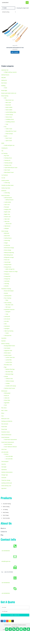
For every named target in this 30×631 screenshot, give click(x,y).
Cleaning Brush (7, 295)
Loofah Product (7, 355)
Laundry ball (7, 316)
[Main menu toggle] (27, 2)
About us (3, 528)
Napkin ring (7, 214)
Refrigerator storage (9, 257)
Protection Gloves (5, 432)
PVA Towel (8, 307)
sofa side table (4, 452)
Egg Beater (6, 402)
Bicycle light (4, 90)
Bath (5, 98)
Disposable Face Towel (11, 131)
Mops (7, 300)
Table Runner (7, 226)
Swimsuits (3, 477)
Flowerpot (6, 207)
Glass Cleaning (7, 302)
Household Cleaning (6, 288)
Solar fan (3, 464)
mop (2, 416)
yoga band (3, 488)
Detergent (8, 311)
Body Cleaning (4, 95)
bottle (2, 143)
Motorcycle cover (5, 418)
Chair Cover (7, 204)
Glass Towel (7, 170)
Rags (5, 367)
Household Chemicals (9, 309)
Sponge (6, 376)
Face (5, 126)
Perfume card (7, 216)
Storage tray (7, 278)
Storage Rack (7, 276)
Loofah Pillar (9, 360)
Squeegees (6, 328)
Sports (5, 136)
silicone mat (8, 223)
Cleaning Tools (7, 165)
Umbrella (6, 286)
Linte (5, 323)
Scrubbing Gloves (10, 119)
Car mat (3, 177)
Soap (7, 124)
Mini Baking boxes (8, 255)
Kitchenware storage (9, 247)
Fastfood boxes (8, 238)
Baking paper (7, 393)
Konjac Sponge (9, 133)
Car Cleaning (4, 153)
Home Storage (4, 231)
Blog (2, 535)
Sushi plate (6, 281)
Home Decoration (5, 195)
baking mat (4, 80)
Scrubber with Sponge (11, 385)
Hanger (6, 242)
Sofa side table (9, 456)
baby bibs (3, 77)
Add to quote (14, 52)
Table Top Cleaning (8, 331)
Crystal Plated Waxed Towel (10, 167)
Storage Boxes (7, 267)
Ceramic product (5, 180)
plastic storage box (10, 269)
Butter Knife (7, 235)
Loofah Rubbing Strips (11, 112)
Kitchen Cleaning (5, 343)
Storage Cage (4, 475)
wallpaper (6, 228)
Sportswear (4, 469)
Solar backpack (4, 461)
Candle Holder (7, 202)
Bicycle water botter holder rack (8, 93)
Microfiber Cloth (9, 304)
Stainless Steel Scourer (9, 388)
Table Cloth (7, 219)
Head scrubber (9, 109)
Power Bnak (4, 429)
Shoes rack (6, 259)
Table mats (6, 221)
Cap (2, 150)
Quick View (15, 43)
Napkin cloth (7, 211)
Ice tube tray (7, 245)
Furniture (6, 454)
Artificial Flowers (5, 74)
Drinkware (3, 190)
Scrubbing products (10, 121)
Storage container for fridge (11, 271)
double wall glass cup (9, 145)
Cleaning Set (7, 160)
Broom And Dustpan (9, 290)
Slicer (5, 405)
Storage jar (6, 274)
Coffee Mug (7, 192)
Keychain (3, 341)
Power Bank (4, 426)
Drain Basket (7, 348)
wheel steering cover (6, 485)
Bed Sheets (4, 83)
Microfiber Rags (9, 371)
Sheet (5, 87)
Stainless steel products (6, 472)
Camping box (4, 148)
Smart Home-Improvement (10, 439)
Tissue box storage (5, 480)
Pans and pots (4, 424)
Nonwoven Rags (9, 374)
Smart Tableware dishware (10, 446)
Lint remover (7, 319)
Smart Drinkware (5, 437)
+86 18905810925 (5, 550)
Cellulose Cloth (9, 378)
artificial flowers (8, 197)
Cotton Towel (9, 128)
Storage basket (7, 264)
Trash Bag (6, 283)
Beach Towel (9, 138)
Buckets (6, 293)
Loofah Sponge (9, 114)
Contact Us (4, 531)
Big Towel (6, 155)
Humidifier (3, 338)
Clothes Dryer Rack (5, 188)
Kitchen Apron (7, 353)
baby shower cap (9, 100)
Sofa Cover (4, 449)
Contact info (8, 539)
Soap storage (7, 262)
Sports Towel (9, 140)
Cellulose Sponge (10, 381)
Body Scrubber (9, 107)
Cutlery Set (6, 398)
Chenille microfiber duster (7, 185)
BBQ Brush (6, 233)
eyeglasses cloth (8, 350)
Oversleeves (7, 326)
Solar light (3, 466)
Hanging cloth (7, 209)
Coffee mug (7, 182)
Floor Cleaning (7, 298)
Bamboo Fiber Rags (10, 369)
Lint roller (6, 321)
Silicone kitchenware (6, 434)
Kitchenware (4, 391)
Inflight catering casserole (10, 72)
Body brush (8, 105)
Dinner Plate (7, 400)
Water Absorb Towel (9, 172)
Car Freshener (4, 175)
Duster (7, 333)
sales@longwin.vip (5, 561)
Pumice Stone (9, 117)
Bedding (3, 85)
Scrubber (8, 383)
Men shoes (3, 407)
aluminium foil (4, 70)
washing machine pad (6, 483)
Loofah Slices (9, 362)
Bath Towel (8, 102)
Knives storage (7, 250)
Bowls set (6, 395)
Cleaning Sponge (8, 162)
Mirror (2, 413)
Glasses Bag (7, 240)
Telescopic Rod (7, 335)
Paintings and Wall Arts (6, 421)
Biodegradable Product (9, 345)
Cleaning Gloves (8, 158)
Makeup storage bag (9, 252)
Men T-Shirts (4, 410)
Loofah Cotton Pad (10, 357)
